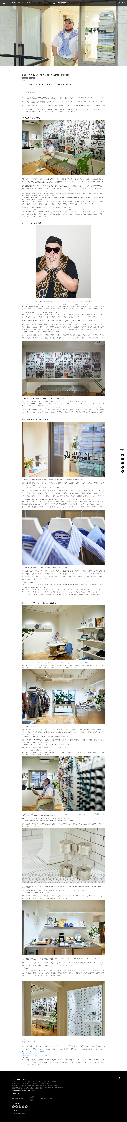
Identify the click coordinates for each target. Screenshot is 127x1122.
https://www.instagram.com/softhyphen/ (34, 1055)
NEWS (28, 3)
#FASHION (25, 78)
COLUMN (21, 3)
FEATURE (13, 3)
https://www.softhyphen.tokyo (31, 1053)
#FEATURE (32, 78)
